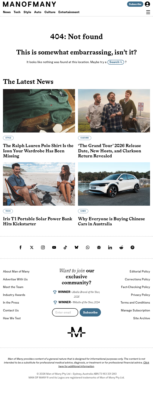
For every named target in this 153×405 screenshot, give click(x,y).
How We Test (12, 318)
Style (27, 12)
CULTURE (84, 138)
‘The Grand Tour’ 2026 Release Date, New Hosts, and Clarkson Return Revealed (109, 151)
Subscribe (135, 4)
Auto (37, 12)
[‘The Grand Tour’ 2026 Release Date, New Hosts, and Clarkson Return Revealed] (114, 111)
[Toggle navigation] (148, 12)
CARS (83, 211)
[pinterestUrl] (132, 247)
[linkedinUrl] (110, 247)
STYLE (8, 138)
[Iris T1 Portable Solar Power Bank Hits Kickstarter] (39, 184)
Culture (49, 12)
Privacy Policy (140, 295)
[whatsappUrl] (88, 247)
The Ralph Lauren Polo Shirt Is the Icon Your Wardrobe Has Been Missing (38, 151)
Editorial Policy (140, 271)
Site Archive (141, 318)
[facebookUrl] (20, 247)
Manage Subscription (135, 310)
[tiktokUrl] (65, 247)
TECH (7, 211)
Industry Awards (14, 295)
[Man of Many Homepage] (39, 4)
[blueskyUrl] (76, 247)
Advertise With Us (15, 279)
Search (114, 62)
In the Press (11, 302)
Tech (17, 12)
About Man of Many (16, 271)
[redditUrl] (121, 247)
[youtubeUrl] (54, 247)
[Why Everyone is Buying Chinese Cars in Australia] (114, 184)
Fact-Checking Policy (135, 287)
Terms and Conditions (135, 302)
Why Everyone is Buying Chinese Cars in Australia (111, 221)
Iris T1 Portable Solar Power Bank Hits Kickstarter (37, 221)
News (7, 12)
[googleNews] (99, 247)
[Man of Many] (76, 332)
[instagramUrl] (43, 247)
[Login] (147, 4)
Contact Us (11, 310)
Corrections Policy (137, 279)
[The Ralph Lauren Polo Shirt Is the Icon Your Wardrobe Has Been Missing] (39, 111)
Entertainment (68, 12)
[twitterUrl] (32, 247)
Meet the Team (13, 287)
